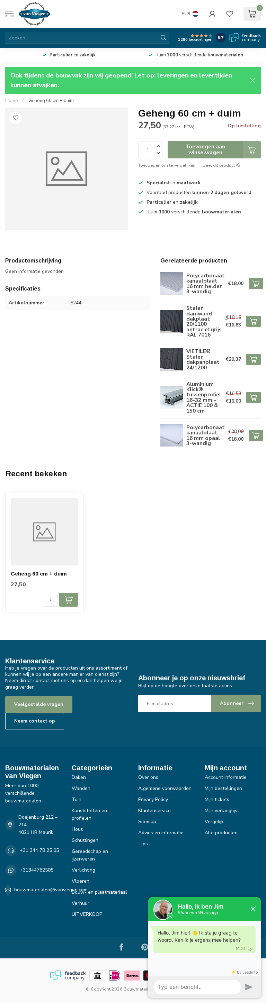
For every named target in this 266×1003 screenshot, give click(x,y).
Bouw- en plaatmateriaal (99, 892)
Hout (77, 829)
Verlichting (83, 870)
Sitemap (147, 821)
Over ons (148, 777)
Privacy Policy (153, 799)
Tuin (76, 799)
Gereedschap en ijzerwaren (90, 855)
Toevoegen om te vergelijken (166, 165)
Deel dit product (219, 165)
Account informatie (226, 777)
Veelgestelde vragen (38, 704)
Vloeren (80, 881)
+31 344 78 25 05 (39, 850)
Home (11, 101)
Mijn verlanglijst (222, 810)
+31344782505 (36, 870)
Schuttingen (85, 840)
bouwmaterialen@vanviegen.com (51, 889)
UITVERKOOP (87, 914)
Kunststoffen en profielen (89, 814)
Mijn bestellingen (223, 788)
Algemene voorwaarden (165, 788)
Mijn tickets (217, 799)
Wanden (81, 788)
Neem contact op (34, 721)
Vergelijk (214, 821)
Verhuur (80, 903)
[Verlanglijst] (229, 14)
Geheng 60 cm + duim (51, 101)
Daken (79, 777)
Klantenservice (154, 810)
